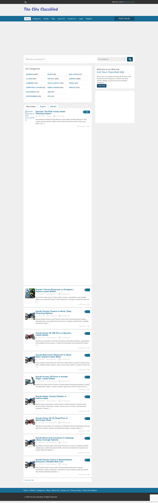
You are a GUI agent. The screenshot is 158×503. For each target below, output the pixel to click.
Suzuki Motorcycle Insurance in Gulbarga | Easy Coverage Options (55, 439)
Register (126, 2)
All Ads (46, 19)
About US (61, 19)
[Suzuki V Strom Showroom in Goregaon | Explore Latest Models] (30, 298)
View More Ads (29, 480)
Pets (49, 96)
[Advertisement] (79, 38)
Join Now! (101, 86)
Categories (37, 19)
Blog (53, 19)
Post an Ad (124, 19)
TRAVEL (71, 83)
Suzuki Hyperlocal (51, 294)
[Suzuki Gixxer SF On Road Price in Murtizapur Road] (30, 426)
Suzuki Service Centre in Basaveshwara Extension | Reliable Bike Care (54, 461)
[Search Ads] (130, 59)
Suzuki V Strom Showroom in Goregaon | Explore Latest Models (55, 290)
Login (131, 2)
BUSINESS (29, 74)
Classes (29, 79)
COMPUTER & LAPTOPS (34, 87)
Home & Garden (54, 87)
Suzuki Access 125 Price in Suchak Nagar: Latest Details (52, 378)
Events (50, 74)
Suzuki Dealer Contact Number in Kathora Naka (51, 397)
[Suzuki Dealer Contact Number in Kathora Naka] (30, 405)
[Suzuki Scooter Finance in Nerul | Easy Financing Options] (30, 319)
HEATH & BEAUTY (54, 83)
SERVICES (72, 79)
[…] (44, 123)
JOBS (49, 92)
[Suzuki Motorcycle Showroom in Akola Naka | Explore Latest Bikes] (30, 363)
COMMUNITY (30, 83)
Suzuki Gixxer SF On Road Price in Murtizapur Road (52, 419)
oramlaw (48, 116)
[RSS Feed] (25, 2)
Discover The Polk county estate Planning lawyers (50, 112)
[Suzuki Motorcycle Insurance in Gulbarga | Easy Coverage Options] (30, 446)
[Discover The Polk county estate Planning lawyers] (30, 120)
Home (27, 19)
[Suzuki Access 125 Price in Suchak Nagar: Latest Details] (30, 385)
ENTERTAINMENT (32, 96)
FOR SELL (51, 79)
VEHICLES (72, 87)
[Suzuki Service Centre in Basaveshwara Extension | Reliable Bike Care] (30, 468)
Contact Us (72, 19)
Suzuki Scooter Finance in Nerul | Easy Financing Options (53, 312)
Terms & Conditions (90, 490)
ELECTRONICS (31, 92)
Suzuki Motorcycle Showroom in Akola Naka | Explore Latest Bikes (53, 356)
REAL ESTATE (73, 74)
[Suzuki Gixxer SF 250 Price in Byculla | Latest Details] (30, 341)
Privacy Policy (76, 490)
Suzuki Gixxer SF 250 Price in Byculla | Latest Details (53, 334)
